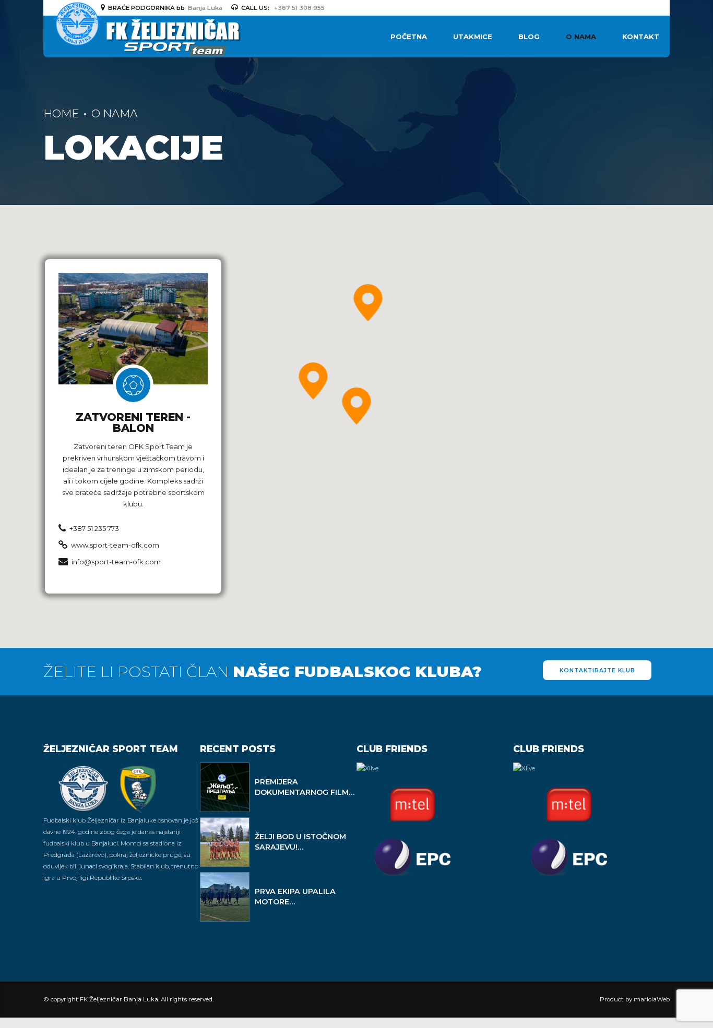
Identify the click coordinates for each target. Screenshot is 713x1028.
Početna (408, 36)
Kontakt (640, 36)
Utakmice (472, 36)
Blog (529, 36)
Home (61, 113)
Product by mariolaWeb (635, 999)
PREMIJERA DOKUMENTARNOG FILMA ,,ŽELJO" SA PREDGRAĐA (304, 792)
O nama (581, 36)
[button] (356, 407)
